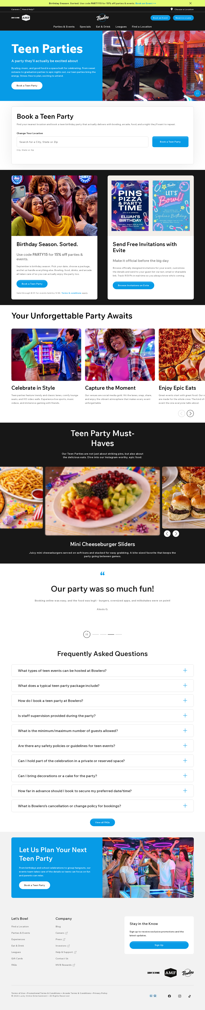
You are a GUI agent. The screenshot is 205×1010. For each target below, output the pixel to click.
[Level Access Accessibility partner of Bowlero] (153, 995)
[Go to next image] (175, 533)
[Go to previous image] (167, 533)
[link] (160, 17)
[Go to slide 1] (95, 634)
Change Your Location (30, 133)
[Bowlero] (188, 973)
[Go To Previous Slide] (181, 413)
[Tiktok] (189, 996)
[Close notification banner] (191, 3)
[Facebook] (169, 996)
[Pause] (197, 93)
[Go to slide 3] (111, 634)
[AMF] (26, 18)
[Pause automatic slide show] (86, 634)
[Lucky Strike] (15, 18)
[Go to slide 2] (103, 634)
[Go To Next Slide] (190, 413)
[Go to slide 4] (118, 634)
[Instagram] (179, 996)
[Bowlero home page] (102, 18)
